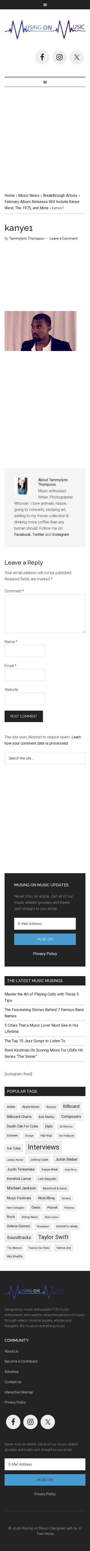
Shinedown (43, 1226)
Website (11, 689)
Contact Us (13, 1382)
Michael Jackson (21, 1188)
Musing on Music (45, 29)
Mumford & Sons (55, 1188)
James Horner (15, 1159)
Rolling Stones (30, 1217)
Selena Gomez (18, 1226)
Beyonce (51, 1107)
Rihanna (69, 1207)
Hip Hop (46, 1135)
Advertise (11, 1372)
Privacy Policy (15, 1402)
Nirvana (66, 1198)
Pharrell (52, 1207)
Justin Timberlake (21, 1169)
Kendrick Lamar (19, 1179)
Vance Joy (63, 1248)
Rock (11, 1217)
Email (10, 665)
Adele (11, 1107)
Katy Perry (71, 1169)
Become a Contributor (21, 1361)
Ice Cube (14, 1148)
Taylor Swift (53, 1237)
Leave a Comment (64, 238)
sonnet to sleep (67, 1226)
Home (10, 195)
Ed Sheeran (66, 1126)
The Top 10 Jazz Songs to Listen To (35, 1041)
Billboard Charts (19, 1117)
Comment (14, 591)
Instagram (60, 534)
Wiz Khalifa (14, 1256)
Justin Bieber (66, 1159)
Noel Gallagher (15, 1207)
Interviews (44, 1147)
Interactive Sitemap (19, 1392)
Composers (71, 1116)
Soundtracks (19, 1237)
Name (11, 642)
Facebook (22, 534)
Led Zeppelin (47, 1179)
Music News (28, 195)
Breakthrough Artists (60, 195)
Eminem (12, 1135)
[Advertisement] (45, 138)
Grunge (29, 1135)
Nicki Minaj (46, 1198)
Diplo (49, 1126)
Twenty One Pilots (39, 1248)
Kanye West (50, 1169)
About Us (11, 1351)
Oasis (35, 1207)
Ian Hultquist (66, 1135)
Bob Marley (46, 1117)
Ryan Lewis (51, 1217)
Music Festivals (19, 1198)
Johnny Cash (39, 1159)
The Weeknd (14, 1248)
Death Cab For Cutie (22, 1126)
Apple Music (31, 1107)
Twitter (38, 534)
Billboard (71, 1106)
